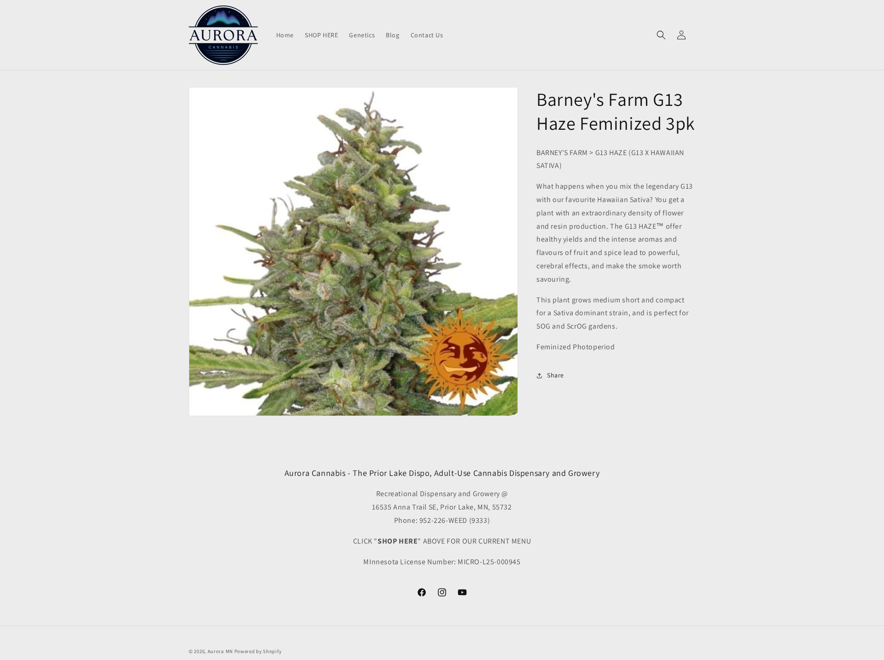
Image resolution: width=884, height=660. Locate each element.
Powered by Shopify (258, 651)
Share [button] (555, 375)
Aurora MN (220, 651)
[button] (661, 35)
